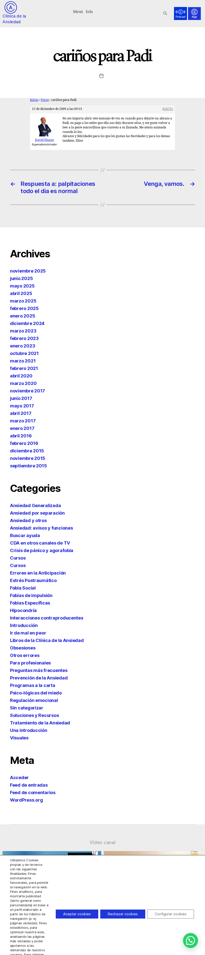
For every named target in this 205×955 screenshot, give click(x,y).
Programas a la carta (32, 685)
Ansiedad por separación (37, 513)
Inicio (34, 100)
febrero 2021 (24, 368)
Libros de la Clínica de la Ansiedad (47, 640)
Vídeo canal (103, 842)
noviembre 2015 (27, 458)
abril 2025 (21, 293)
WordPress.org (26, 800)
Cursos (18, 558)
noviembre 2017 (27, 390)
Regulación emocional (34, 700)
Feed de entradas (29, 785)
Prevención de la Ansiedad (39, 677)
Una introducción (28, 730)
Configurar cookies (170, 914)
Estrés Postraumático (33, 580)
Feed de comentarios (33, 792)
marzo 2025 (23, 301)
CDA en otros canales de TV (40, 543)
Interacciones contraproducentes (46, 618)
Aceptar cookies (77, 914)
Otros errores (25, 655)
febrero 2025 (24, 308)
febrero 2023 (24, 338)
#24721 (167, 109)
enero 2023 (22, 345)
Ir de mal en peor (28, 633)
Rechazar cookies (123, 914)
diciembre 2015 (27, 450)
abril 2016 (21, 435)
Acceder (19, 777)
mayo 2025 (22, 286)
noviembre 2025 (28, 271)
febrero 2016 (24, 443)
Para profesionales (30, 662)
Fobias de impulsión (31, 595)
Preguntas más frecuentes (39, 670)
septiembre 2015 (28, 465)
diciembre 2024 (27, 323)
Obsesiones (22, 647)
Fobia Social (23, 588)
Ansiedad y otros (28, 520)
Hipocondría (23, 610)
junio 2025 (21, 278)
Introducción (24, 625)
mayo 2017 (22, 405)
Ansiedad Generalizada (35, 505)
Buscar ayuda (25, 535)
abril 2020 (21, 375)
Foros (45, 100)
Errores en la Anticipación (38, 573)
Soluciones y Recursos (34, 715)
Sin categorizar (26, 707)
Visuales (19, 737)
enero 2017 (22, 428)
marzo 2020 (23, 383)
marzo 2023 (23, 330)
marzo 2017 (23, 420)
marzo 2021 (23, 360)
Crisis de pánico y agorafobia (41, 550)
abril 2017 (20, 413)
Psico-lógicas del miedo (36, 692)
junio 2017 (21, 398)
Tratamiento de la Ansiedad (40, 722)
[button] (78, 11)
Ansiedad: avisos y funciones (41, 528)
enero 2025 (22, 315)
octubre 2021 (24, 353)
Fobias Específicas (30, 603)
